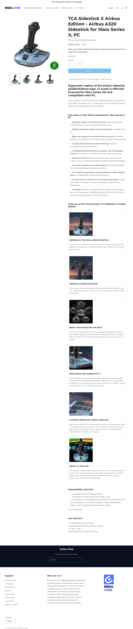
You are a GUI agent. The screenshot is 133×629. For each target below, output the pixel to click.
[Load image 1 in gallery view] (15, 79)
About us (8, 590)
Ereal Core (13, 628)
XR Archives (9, 584)
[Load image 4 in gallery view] (50, 79)
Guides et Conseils (11, 604)
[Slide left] (7, 79)
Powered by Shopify (22, 628)
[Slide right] (58, 79)
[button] (34, 8)
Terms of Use (9, 594)
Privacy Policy (10, 597)
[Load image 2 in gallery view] (26, 79)
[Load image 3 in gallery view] (38, 79)
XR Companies (10, 587)
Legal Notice (9, 601)
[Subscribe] (82, 560)
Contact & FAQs (10, 580)
